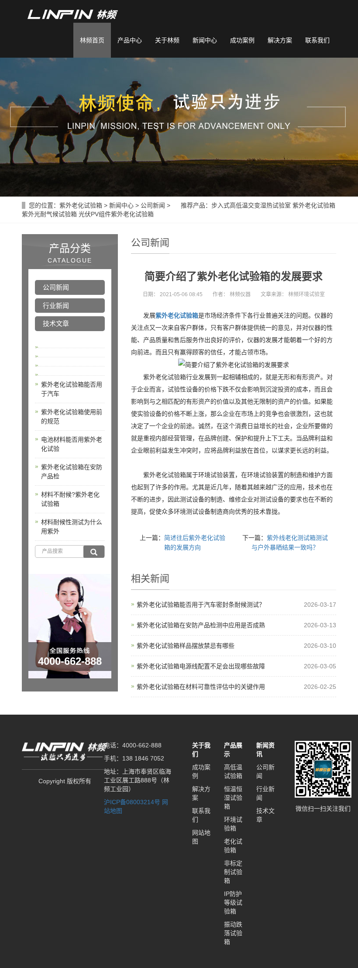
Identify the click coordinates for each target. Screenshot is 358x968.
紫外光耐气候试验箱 (49, 214)
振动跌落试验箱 (233, 933)
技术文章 (56, 323)
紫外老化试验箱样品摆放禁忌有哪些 (185, 645)
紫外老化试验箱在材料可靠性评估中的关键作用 (201, 686)
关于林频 (167, 40)
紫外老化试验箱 (80, 205)
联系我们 (317, 40)
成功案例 (242, 40)
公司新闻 (153, 205)
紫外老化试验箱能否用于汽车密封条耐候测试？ (201, 604)
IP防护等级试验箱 (233, 902)
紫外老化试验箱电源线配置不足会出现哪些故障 (201, 666)
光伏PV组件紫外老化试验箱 (116, 214)
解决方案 (280, 40)
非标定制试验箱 (233, 872)
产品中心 (129, 40)
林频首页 (92, 40)
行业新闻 (56, 305)
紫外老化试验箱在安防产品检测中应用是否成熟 (201, 625)
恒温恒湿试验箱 (233, 797)
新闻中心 (205, 40)
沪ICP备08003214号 (132, 802)
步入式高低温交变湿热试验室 (251, 205)
